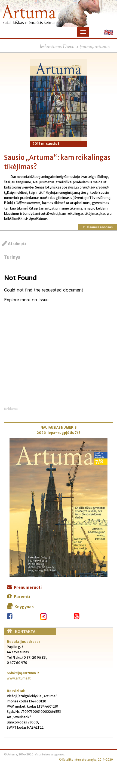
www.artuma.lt (19, 678)
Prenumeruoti (28, 587)
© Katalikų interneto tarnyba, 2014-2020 (86, 759)
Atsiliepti (17, 243)
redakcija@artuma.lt (23, 673)
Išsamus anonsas (100, 227)
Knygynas (24, 606)
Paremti (22, 596)
